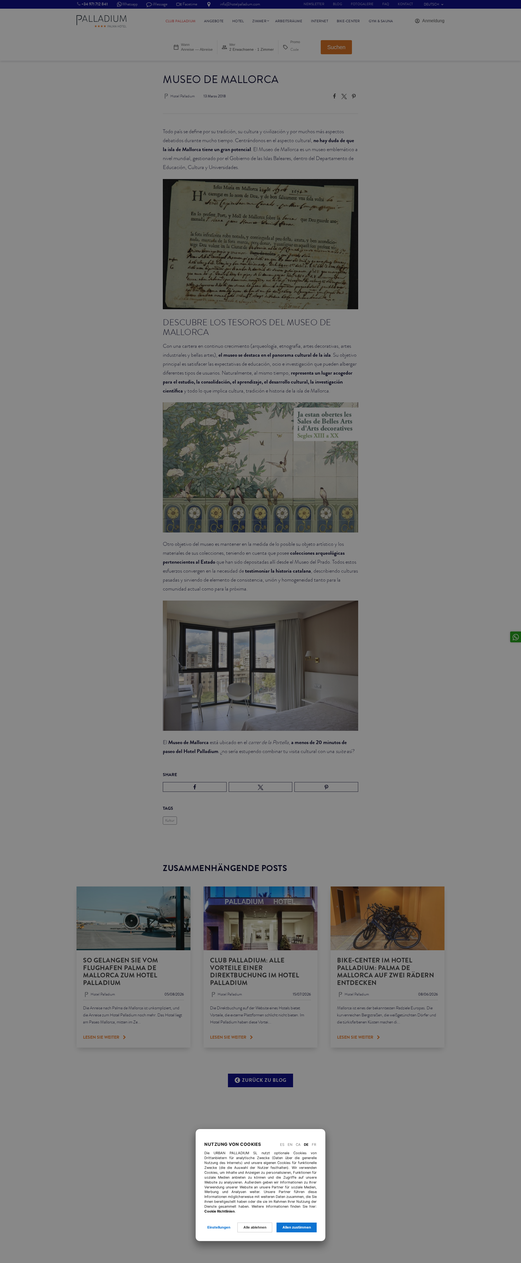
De (306, 1145)
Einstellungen (218, 1227)
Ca (298, 1145)
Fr (314, 1145)
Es (282, 1145)
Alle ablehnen (254, 1227)
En (290, 1145)
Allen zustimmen (296, 1227)
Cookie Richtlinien (219, 1211)
